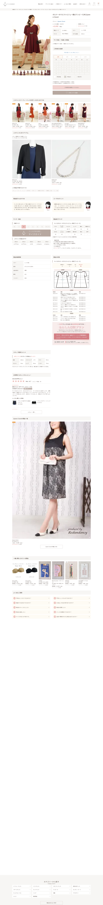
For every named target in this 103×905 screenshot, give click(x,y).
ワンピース (55, 889)
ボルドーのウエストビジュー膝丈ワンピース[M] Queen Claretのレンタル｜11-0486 (9, 4)
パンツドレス (36, 886)
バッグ (34, 893)
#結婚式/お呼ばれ (41, 190)
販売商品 (35, 896)
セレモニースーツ (77, 889)
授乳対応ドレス (76, 886)
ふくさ (14, 896)
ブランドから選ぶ (49, 4)
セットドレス (36, 889)
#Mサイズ (34, 190)
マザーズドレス (16, 889)
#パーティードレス (21, 190)
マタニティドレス (57, 886)
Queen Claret (61, 21)
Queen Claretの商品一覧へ (52, 546)
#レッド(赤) (56, 190)
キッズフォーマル (17, 893)
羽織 (54, 893)
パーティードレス (17, 886)
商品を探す (40, 4)
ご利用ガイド (59, 4)
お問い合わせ (82, 4)
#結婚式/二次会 (49, 190)
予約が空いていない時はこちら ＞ (71, 52)
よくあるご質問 (67, 4)
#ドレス (14, 190)
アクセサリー (76, 893)
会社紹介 (75, 4)
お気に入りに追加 (73, 93)
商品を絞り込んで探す (51, 903)
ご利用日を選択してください (71, 87)
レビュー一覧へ (31, 412)
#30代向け (29, 190)
